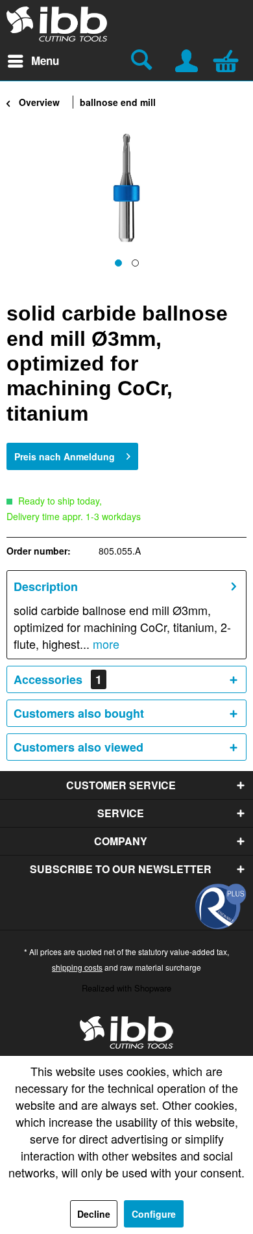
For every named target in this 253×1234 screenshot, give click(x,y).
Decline (93, 1213)
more (104, 643)
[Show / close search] (143, 61)
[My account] (187, 59)
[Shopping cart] (229, 59)
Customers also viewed (78, 747)
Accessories (58, 679)
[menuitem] (33, 61)
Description (46, 586)
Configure (154, 1213)
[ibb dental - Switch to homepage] (57, 24)
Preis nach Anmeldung (64, 456)
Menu (45, 60)
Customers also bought (79, 713)
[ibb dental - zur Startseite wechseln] (126, 1032)
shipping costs (77, 967)
